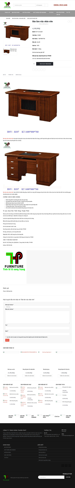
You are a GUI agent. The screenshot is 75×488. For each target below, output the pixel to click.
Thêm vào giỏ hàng (11, 375)
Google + (41, 70)
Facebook (33, 70)
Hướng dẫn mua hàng (43, 447)
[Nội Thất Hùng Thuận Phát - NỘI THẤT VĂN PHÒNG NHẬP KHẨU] (7, 5)
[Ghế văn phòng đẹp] (6, 402)
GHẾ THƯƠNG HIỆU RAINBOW (39, 12)
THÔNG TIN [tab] (10, 74)
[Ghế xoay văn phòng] (23, 397)
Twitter (36, 70)
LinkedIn (39, 70)
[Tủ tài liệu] (58, 397)
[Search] (46, 5)
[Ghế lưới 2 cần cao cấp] (23, 404)
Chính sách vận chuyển (43, 455)
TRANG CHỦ (7, 12)
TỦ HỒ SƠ (51, 12)
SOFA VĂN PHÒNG (60, 12)
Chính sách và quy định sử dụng (44, 460)
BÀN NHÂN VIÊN (40, 58)
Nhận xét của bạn (9, 309)
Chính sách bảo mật (42, 457)
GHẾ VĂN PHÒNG (26, 12)
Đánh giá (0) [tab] (18, 74)
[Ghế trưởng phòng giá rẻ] (58, 403)
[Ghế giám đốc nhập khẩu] (58, 389)
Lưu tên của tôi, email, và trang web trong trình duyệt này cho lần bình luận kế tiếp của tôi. (27, 337)
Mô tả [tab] (4, 74)
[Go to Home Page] (3, 18)
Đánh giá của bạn (9, 304)
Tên (6, 325)
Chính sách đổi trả (42, 452)
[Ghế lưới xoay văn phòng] (23, 389)
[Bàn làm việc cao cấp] (6, 396)
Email (44, 70)
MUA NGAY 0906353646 (45, 63)
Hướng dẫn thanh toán (43, 449)
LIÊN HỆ (58, 14)
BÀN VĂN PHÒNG (16, 12)
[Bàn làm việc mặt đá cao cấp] (6, 389)
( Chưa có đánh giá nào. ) (43, 24)
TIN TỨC (68, 12)
